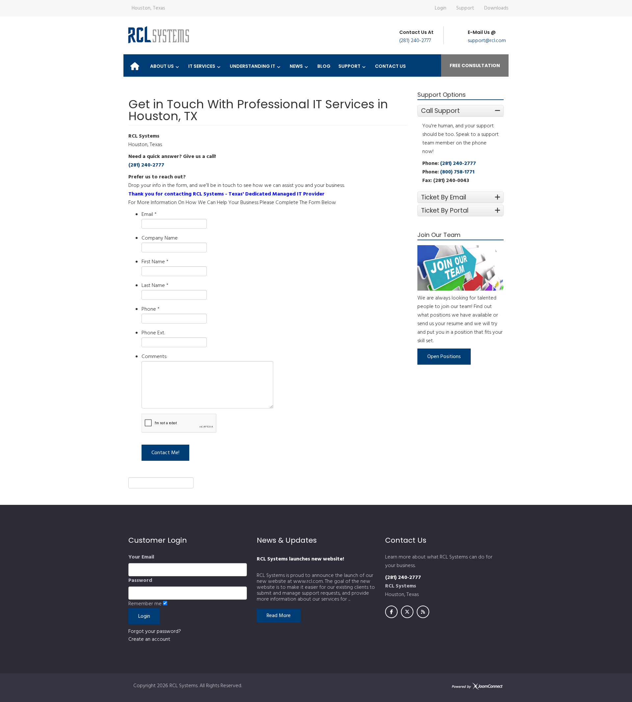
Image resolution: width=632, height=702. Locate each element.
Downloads (496, 8)
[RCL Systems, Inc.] (158, 34)
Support (465, 8)
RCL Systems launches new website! (300, 559)
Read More (279, 615)
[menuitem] (134, 64)
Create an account (149, 639)
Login (440, 8)
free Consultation (475, 65)
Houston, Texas (148, 8)
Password (140, 580)
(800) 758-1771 (457, 172)
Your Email (141, 557)
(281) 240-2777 (415, 41)
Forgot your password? (154, 631)
